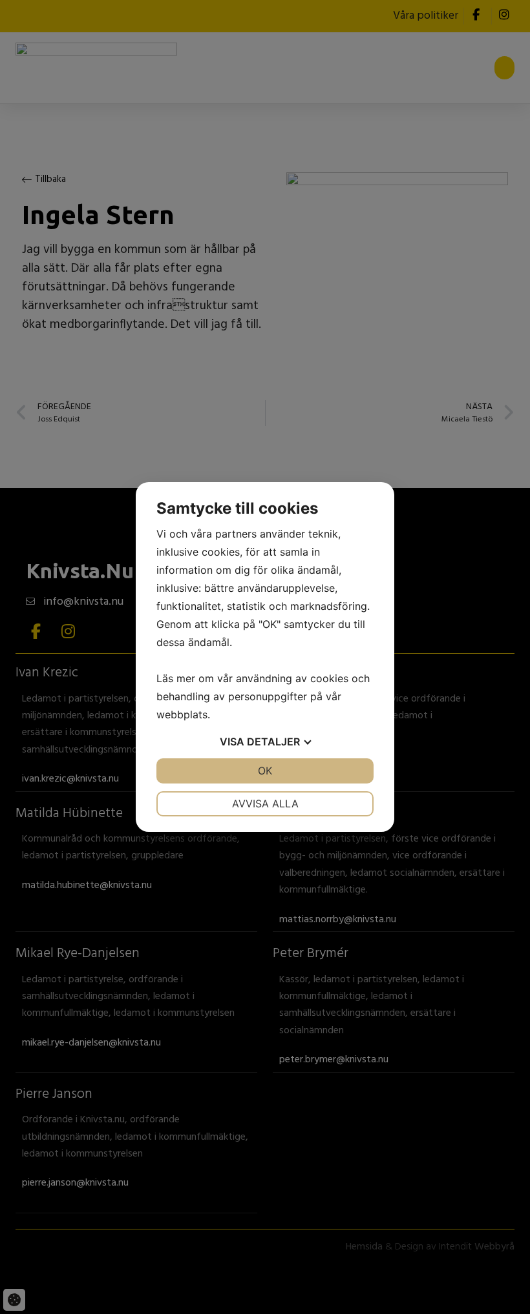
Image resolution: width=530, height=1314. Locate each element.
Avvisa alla (265, 803)
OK (265, 770)
